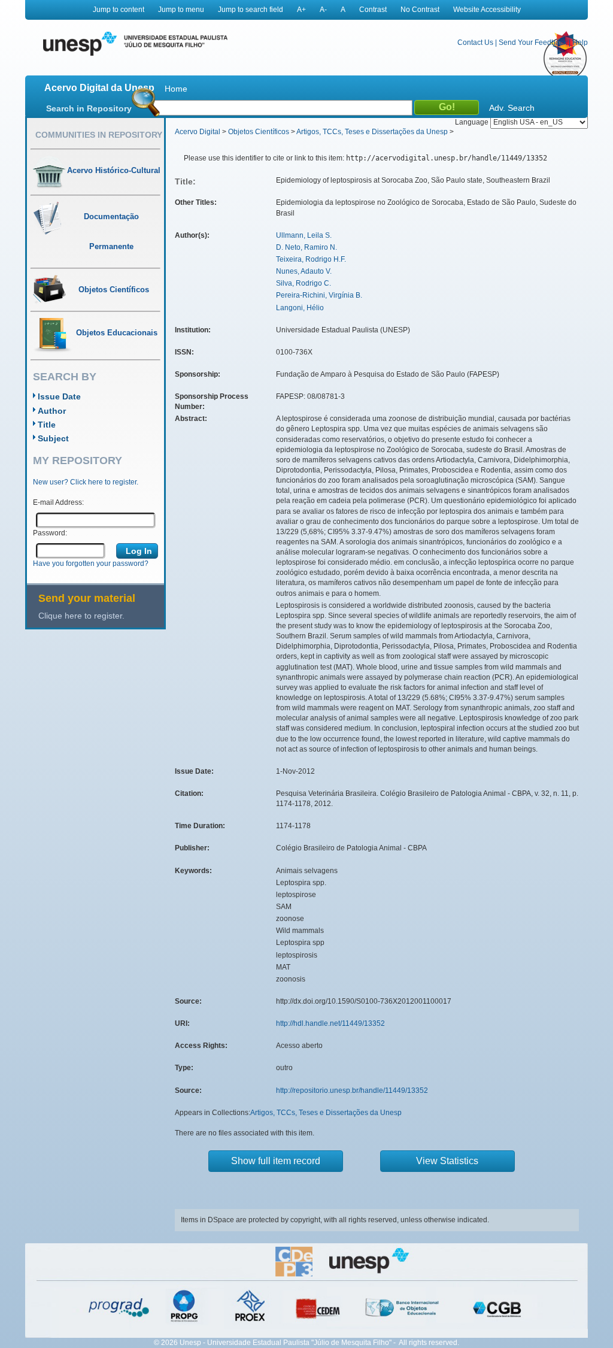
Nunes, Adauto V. (304, 271)
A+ (301, 9)
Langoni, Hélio (300, 308)
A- (323, 9)
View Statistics (447, 1161)
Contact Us (475, 42)
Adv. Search (512, 108)
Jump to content (118, 9)
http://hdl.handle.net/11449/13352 (330, 1023)
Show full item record (275, 1161)
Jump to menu (181, 9)
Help (580, 42)
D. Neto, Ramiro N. (306, 247)
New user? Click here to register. (85, 482)
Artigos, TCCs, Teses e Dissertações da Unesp (372, 132)
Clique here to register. (81, 615)
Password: (50, 533)
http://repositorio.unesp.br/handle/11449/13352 (352, 1090)
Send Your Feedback (533, 42)
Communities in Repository (98, 135)
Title (47, 424)
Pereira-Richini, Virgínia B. (319, 295)
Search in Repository (89, 108)
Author (52, 411)
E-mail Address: (58, 502)
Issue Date (59, 396)
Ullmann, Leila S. (304, 235)
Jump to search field (250, 9)
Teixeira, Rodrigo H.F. (311, 259)
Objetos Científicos (258, 132)
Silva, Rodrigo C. (303, 283)
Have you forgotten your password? (90, 563)
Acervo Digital (197, 132)
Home (176, 88)
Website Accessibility (487, 9)
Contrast (373, 9)
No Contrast (419, 9)
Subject (53, 438)
